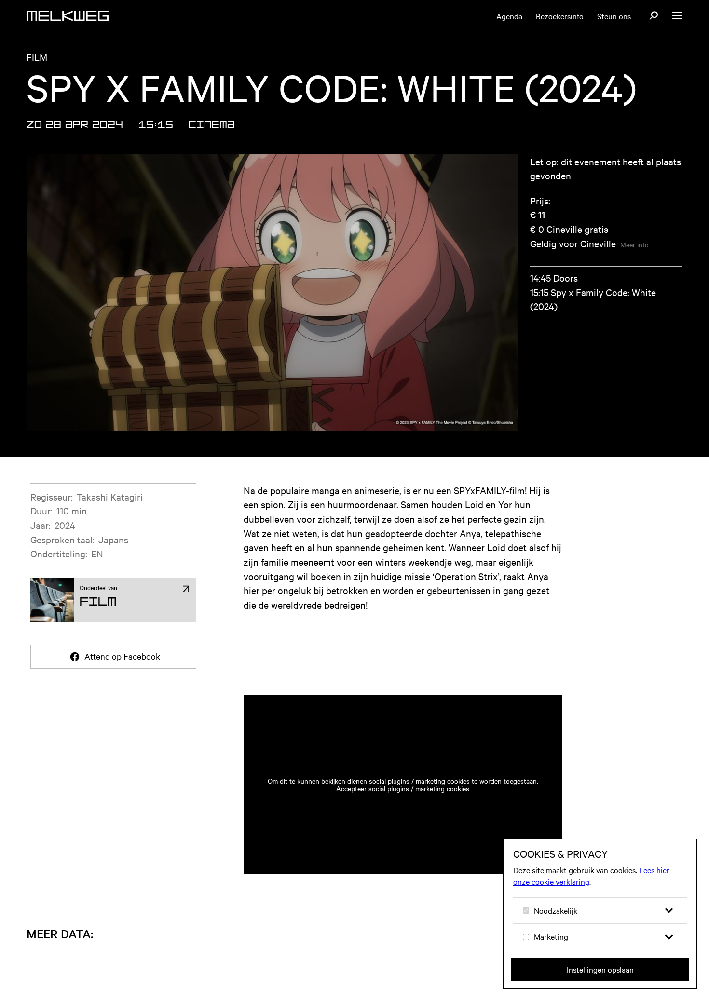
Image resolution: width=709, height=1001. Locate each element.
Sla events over (92, 922)
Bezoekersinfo (560, 16)
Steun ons (614, 16)
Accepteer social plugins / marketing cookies (402, 788)
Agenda (509, 16)
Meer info (634, 244)
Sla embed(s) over (507, 668)
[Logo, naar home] (68, 16)
